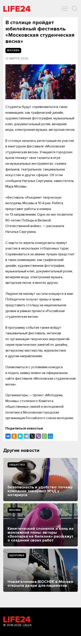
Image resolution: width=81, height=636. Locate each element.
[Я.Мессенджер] (20, 436)
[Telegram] (26, 436)
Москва (15, 510)
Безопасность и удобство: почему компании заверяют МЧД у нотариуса (40, 491)
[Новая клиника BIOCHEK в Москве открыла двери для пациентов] (40, 570)
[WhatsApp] (44, 436)
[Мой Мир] (50, 436)
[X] (32, 436)
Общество (17, 464)
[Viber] (38, 436)
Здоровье (16, 555)
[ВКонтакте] (8, 436)
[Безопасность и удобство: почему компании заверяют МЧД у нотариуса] (40, 479)
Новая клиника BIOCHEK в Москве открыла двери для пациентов (40, 583)
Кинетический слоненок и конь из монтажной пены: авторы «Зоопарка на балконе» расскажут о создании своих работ (40, 534)
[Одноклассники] (14, 436)
